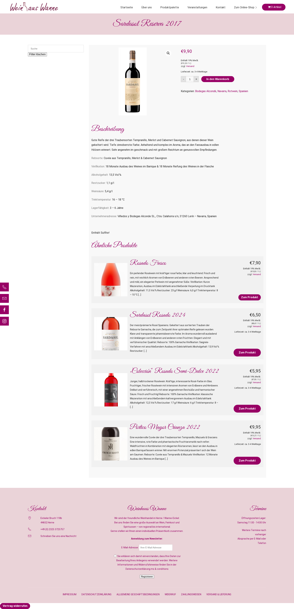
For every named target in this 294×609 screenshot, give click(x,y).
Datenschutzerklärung (96, 594)
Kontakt (220, 7)
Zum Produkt (249, 297)
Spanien (243, 91)
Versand (190, 66)
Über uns (146, 7)
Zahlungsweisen (191, 594)
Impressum (69, 594)
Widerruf (170, 594)
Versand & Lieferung (218, 594)
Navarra (221, 91)
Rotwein (233, 91)
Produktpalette (169, 7)
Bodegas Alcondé (205, 91)
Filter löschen (37, 54)
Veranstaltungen (197, 7)
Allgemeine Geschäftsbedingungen (138, 594)
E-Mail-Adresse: (130, 547)
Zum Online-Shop (244, 7)
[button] (168, 53)
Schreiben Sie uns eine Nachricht (58, 536)
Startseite (126, 7)
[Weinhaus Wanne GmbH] (34, 7)
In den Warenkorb (217, 79)
